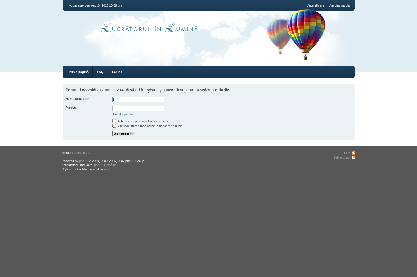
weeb (107, 169)
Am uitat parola (339, 5)
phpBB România (105, 165)
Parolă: (71, 107)
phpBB (83, 161)
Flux (347, 153)
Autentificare (315, 5)
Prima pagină (79, 72)
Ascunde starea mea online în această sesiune (149, 126)
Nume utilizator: (78, 98)
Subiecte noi (341, 157)
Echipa (117, 72)
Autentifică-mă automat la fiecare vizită (143, 121)
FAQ (100, 72)
